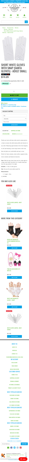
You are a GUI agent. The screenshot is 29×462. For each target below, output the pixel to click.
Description (5, 130)
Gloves (16, 28)
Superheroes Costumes (14, 411)
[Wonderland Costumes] (14, 7)
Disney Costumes (14, 398)
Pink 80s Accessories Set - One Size (14, 269)
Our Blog (14, 350)
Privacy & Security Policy (14, 388)
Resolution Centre (14, 369)
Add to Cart (15, 95)
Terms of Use (14, 374)
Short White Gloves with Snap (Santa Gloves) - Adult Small (12, 31)
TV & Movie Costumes (15, 436)
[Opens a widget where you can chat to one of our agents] (23, 459)
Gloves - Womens (8, 29)
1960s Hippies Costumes (14, 417)
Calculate (15, 125)
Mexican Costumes (14, 433)
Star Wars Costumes (14, 395)
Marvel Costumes (14, 426)
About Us (14, 347)
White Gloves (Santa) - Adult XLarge (14, 203)
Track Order (15, 366)
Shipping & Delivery (14, 378)
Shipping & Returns (15, 130)
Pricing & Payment (14, 381)
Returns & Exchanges (14, 384)
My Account (14, 362)
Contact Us (14, 354)
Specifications (5, 134)
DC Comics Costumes (15, 405)
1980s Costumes (14, 420)
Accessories (10, 28)
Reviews (14, 134)
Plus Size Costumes (14, 414)
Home (3, 28)
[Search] (26, 21)
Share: (3, 74)
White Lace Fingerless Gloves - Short (12, 299)
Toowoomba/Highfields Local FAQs (14, 357)
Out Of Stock (14, 211)
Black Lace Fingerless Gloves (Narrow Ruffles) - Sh (13, 241)
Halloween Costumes (14, 402)
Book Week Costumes (14, 429)
